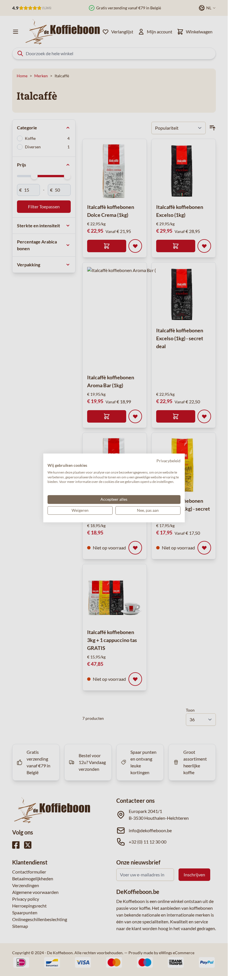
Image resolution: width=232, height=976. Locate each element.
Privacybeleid (168, 460)
